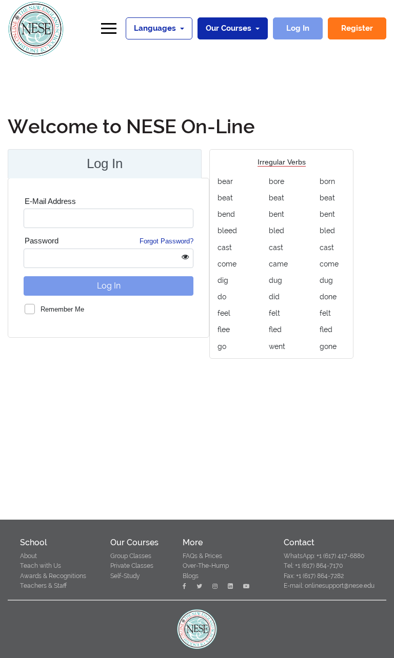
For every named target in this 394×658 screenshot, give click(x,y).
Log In (297, 28)
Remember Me (62, 309)
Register (357, 28)
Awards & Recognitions (53, 576)
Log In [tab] (105, 163)
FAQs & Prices (202, 556)
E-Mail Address (50, 201)
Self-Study (125, 576)
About (28, 556)
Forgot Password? (166, 241)
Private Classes (131, 565)
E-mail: (293, 585)
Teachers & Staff (43, 585)
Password (109, 240)
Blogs (191, 576)
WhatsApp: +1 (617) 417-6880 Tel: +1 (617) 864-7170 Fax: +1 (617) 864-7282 (324, 565)
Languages (156, 28)
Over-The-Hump (206, 565)
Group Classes (130, 556)
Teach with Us (40, 565)
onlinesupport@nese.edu (339, 585)
